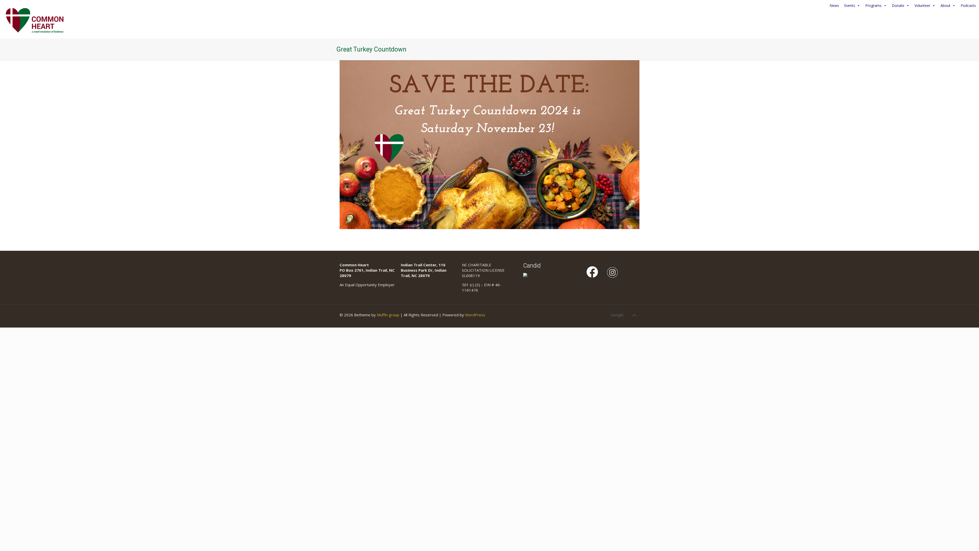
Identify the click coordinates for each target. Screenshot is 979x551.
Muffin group (388, 314)
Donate (898, 5)
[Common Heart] (34, 19)
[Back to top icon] (634, 315)
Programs (873, 5)
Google (617, 314)
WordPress (475, 314)
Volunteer (922, 5)
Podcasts (968, 5)
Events (849, 5)
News (834, 5)
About (945, 5)
